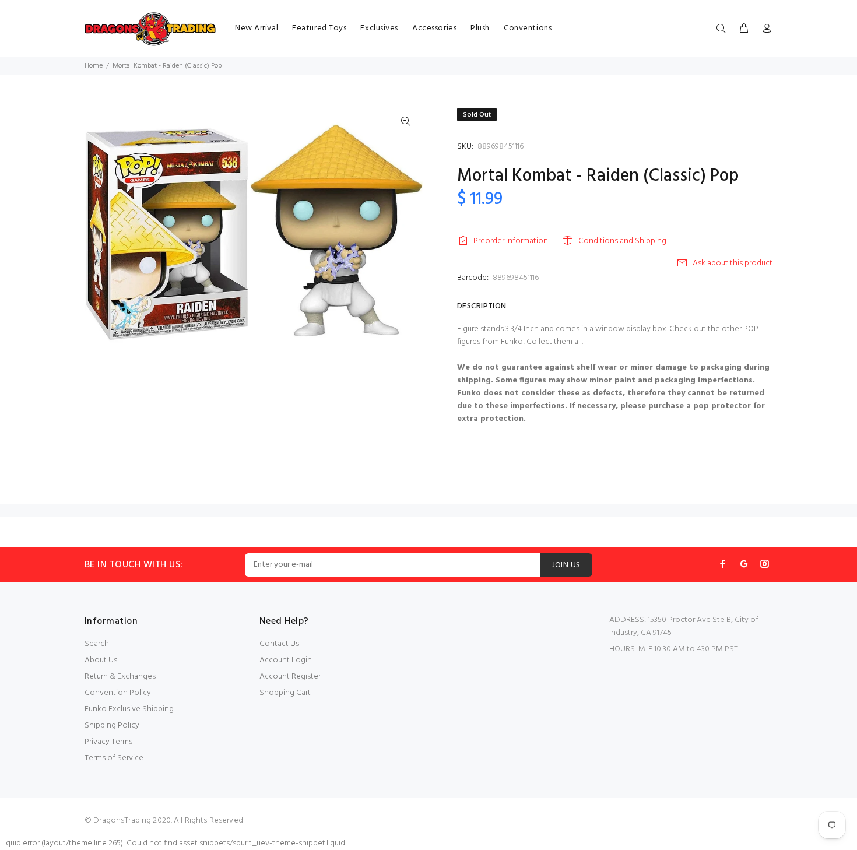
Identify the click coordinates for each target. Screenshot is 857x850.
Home (94, 66)
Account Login (285, 660)
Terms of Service (114, 758)
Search (97, 644)
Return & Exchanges (120, 676)
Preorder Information (510, 241)
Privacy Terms (108, 742)
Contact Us (279, 644)
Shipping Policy (112, 725)
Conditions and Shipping (622, 241)
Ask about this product (732, 263)
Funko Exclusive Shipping (129, 709)
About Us (101, 660)
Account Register (290, 676)
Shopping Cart (285, 693)
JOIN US (566, 565)
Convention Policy (118, 693)
